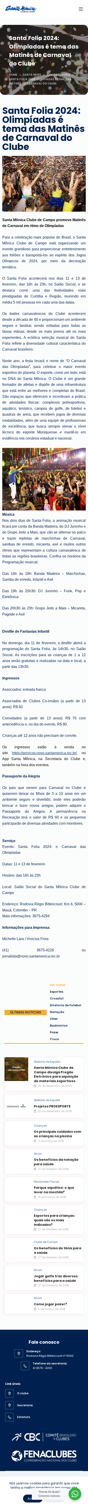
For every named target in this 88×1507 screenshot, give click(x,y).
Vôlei (54, 1019)
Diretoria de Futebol (65, 1005)
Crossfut (57, 998)
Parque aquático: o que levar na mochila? (54, 1189)
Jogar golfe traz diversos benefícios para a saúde (56, 1278)
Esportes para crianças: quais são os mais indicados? (54, 1220)
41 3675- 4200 (42, 1368)
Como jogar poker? (50, 1304)
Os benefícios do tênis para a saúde (57, 1250)
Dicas (38, 1154)
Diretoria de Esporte (47, 1062)
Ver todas (57, 985)
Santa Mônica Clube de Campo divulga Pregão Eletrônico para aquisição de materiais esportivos (56, 1074)
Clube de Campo (46, 1242)
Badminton (59, 1025)
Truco (54, 1039)
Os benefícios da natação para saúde (56, 1161)
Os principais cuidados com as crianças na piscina (57, 1133)
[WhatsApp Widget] (75, 1494)
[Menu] (81, 9)
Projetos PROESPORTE (52, 1106)
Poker (54, 1032)
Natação (57, 1012)
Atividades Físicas (46, 1182)
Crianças (40, 1126)
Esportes (56, 992)
